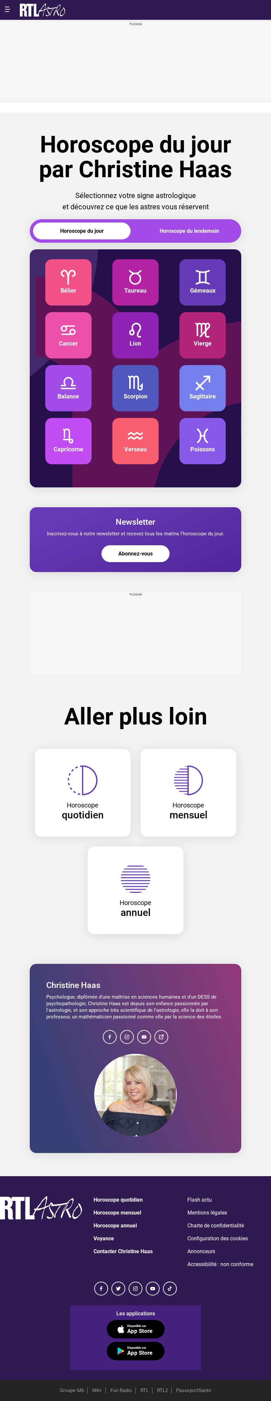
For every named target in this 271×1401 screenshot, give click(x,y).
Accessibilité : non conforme (220, 1264)
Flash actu (199, 1200)
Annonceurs (201, 1251)
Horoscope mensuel (117, 1213)
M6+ (97, 1390)
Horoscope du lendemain (189, 231)
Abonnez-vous (135, 554)
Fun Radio (121, 1390)
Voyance (104, 1238)
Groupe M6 (72, 1390)
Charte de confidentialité (215, 1225)
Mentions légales (207, 1213)
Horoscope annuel (115, 1225)
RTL (144, 1390)
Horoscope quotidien (118, 1200)
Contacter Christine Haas (123, 1251)
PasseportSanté (193, 1390)
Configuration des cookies (217, 1238)
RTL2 (162, 1390)
